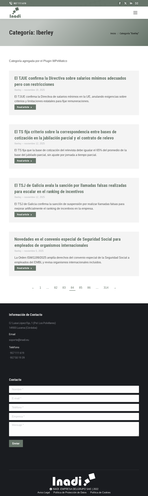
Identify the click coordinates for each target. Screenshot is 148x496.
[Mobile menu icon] (135, 12)
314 (106, 287)
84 (72, 287)
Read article (23, 107)
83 (64, 287)
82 (55, 287)
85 (80, 287)
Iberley (17, 90)
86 (89, 287)
